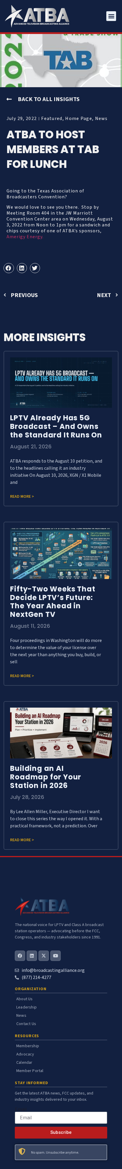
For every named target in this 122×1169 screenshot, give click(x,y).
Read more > (22, 497)
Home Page (78, 118)
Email (21, 1109)
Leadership (26, 1007)
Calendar (24, 1063)
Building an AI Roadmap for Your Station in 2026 (45, 776)
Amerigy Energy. (26, 237)
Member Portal (30, 1071)
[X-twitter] (43, 956)
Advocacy (25, 1054)
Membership (27, 1046)
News (101, 118)
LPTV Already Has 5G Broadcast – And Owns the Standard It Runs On (56, 426)
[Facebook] (20, 956)
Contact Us (26, 1024)
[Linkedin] (32, 956)
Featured (51, 118)
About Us (24, 999)
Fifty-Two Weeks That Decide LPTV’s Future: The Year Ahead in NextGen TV (52, 601)
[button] (111, 16)
